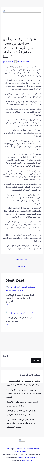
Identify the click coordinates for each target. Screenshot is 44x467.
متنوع (5, 61)
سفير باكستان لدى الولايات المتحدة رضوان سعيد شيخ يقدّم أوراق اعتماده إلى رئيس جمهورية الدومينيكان (22, 423)
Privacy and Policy (31, 448)
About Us (8, 448)
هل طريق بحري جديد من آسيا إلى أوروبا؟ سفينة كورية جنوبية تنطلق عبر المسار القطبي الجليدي (23, 393)
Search (5, 356)
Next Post (22, 266)
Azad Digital (27, 460)
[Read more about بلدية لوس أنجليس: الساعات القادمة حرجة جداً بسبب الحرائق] (22, 288)
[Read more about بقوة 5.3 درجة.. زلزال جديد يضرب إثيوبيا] (21, 312)
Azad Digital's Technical (27, 457)
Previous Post (22, 259)
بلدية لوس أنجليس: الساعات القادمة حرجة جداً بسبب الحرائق (20, 298)
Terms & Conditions (22, 451)
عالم (9, 61)
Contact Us (17, 448)
